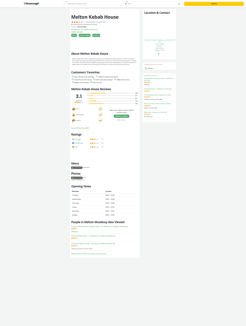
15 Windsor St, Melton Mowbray (84, 29)
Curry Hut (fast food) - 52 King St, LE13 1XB (157, 95)
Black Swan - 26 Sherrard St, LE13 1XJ (155, 112)
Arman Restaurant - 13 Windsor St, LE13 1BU (158, 89)
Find (66, 1)
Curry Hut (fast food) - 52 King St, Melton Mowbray (93, 243)
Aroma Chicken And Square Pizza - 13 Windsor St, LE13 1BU (159, 79)
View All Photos (77, 180)
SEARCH (214, 4)
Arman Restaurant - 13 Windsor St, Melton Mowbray (93, 236)
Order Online (84, 35)
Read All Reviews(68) (80, 128)
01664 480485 (77, 32)
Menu (74, 35)
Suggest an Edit (159, 50)
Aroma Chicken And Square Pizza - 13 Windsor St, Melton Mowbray (99, 226)
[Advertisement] (104, 42)
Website (159, 46)
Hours (73, 27)
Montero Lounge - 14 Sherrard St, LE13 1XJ (157, 103)
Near (127, 1)
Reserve (96, 35)
